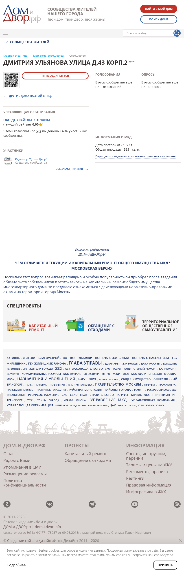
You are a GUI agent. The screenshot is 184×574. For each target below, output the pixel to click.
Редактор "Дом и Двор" (31, 159)
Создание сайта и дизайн (29, 540)
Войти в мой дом (159, 9)
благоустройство (53, 358)
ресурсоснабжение (44, 395)
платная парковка (80, 384)
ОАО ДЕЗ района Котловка (26, 120)
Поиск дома (159, 19)
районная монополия (86, 389)
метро (106, 374)
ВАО (73, 358)
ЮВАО (150, 405)
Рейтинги (135, 478)
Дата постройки (107, 145)
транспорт (15, 400)
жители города (41, 369)
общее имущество (136, 379)
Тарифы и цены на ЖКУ (149, 464)
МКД (126, 374)
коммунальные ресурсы (42, 374)
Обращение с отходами (101, 328)
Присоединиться (55, 76)
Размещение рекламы (25, 473)
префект (150, 384)
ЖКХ (59, 368)
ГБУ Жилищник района (47, 363)
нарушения (87, 379)
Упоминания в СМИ (22, 467)
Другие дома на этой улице (30, 95)
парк (29, 384)
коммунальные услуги (81, 374)
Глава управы (86, 363)
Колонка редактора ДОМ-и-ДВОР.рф (92, 252)
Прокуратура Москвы (21, 389)
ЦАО (113, 405)
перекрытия (58, 384)
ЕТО (25, 368)
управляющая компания (154, 400)
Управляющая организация (30, 405)
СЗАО (84, 395)
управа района (76, 400)
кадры (117, 368)
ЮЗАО (160, 405)
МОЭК (11, 379)
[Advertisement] (92, 212)
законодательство (87, 369)
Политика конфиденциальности (24, 483)
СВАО (74, 395)
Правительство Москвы (118, 384)
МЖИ (117, 374)
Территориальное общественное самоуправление (160, 326)
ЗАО (108, 368)
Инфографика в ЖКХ (146, 491)
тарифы (122, 395)
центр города (127, 405)
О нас (8, 453)
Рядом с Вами (16, 460)
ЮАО (141, 405)
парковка (41, 384)
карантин (13, 374)
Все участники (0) (69, 169)
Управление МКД (109, 399)
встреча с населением (151, 358)
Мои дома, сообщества (48, 55)
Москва (170, 374)
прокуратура (167, 384)
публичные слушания (52, 389)
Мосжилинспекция (147, 374)
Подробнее (16, 565)
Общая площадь (108, 149)
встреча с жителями (112, 358)
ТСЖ (31, 400)
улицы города (49, 400)
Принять (165, 565)
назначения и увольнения (47, 378)
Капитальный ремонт (43, 328)
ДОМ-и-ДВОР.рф (17, 526)
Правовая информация (148, 485)
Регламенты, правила (147, 471)
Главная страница (15, 55)
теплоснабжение (164, 395)
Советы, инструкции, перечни (146, 456)
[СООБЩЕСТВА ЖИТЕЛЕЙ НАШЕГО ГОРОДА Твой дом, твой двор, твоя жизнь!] (22, 14)
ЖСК (68, 368)
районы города (118, 390)
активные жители (22, 358)
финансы (62, 405)
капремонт (168, 368)
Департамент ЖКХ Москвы (122, 363)
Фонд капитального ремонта (89, 405)
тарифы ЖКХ (140, 395)
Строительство (102, 395)
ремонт (139, 389)
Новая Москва (109, 379)
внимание (86, 358)
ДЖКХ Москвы (151, 363)
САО (65, 395)
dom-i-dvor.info (48, 526)
